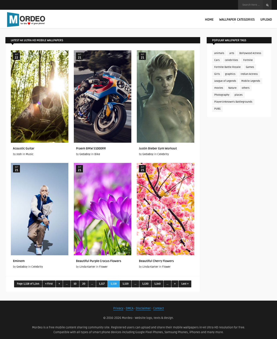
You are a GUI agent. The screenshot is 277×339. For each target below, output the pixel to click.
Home (209, 19)
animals (219, 53)
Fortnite (248, 60)
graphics (230, 74)
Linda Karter (87, 267)
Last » (184, 283)
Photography (221, 95)
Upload (266, 19)
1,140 (157, 283)
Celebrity (163, 154)
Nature (232, 88)
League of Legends (225, 81)
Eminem (19, 261)
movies (218, 88)
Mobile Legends (250, 81)
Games (250, 67)
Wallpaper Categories (237, 19)
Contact (158, 308)
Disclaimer (143, 308)
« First (49, 283)
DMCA (129, 308)
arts (231, 53)
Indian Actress (249, 74)
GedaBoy (84, 154)
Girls (217, 74)
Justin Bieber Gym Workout (158, 148)
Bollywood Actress (250, 53)
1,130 (145, 283)
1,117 (102, 283)
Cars (217, 60)
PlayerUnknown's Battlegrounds (233, 101)
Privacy (118, 308)
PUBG (217, 108)
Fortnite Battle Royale (227, 67)
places (239, 95)
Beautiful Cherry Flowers (156, 261)
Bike (97, 154)
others (246, 88)
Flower (103, 267)
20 (83, 283)
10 (75, 283)
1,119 (125, 283)
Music (30, 154)
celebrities (231, 60)
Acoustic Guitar (23, 148)
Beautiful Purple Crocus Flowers (98, 261)
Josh (19, 154)
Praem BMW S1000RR (91, 148)
